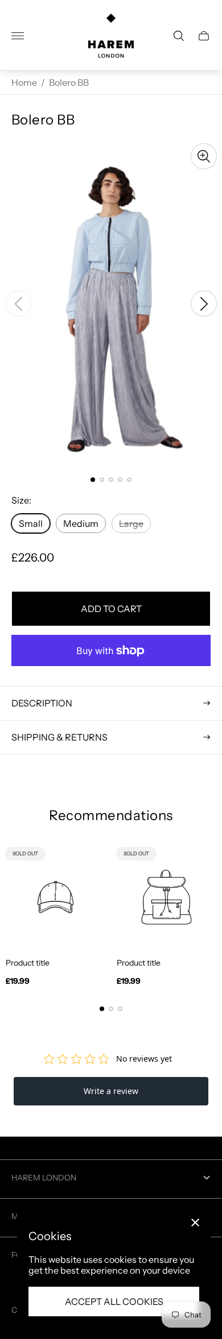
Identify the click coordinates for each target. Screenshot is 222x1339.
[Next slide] (203, 303)
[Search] (178, 35)
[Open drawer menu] (17, 35)
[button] (93, 479)
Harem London (43, 1177)
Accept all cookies (114, 1301)
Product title (28, 962)
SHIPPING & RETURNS (59, 737)
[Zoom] (203, 156)
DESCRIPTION (41, 703)
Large (131, 523)
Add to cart (111, 608)
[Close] (195, 1222)
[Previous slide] (18, 303)
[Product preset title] (55, 897)
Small (31, 523)
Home (24, 82)
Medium (80, 523)
